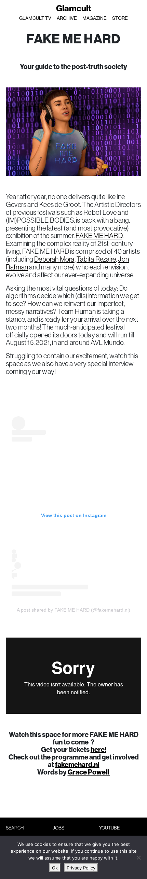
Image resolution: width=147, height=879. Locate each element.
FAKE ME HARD (99, 235)
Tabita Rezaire (96, 259)
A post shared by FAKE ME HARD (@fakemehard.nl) (73, 610)
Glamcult (73, 8)
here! (98, 749)
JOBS (58, 828)
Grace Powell (89, 772)
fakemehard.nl (77, 764)
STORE (120, 18)
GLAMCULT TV (35, 18)
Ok (55, 867)
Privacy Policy (81, 867)
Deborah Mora (54, 259)
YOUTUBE (109, 828)
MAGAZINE (94, 18)
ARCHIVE (67, 18)
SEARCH (15, 828)
